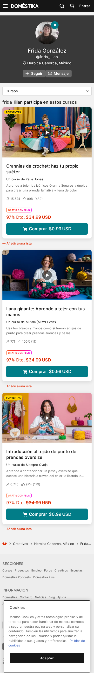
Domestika (9, 597)
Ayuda (61, 597)
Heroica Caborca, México (49, 63)
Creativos (20, 544)
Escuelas (76, 570)
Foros (48, 570)
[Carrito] (71, 6)
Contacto (26, 597)
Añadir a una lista (19, 243)
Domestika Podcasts (16, 577)
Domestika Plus (43, 577)
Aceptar (47, 658)
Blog (52, 597)
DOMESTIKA (24, 6)
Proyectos (22, 570)
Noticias (40, 597)
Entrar (84, 6)
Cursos (7, 570)
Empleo (36, 570)
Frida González (47, 50)
